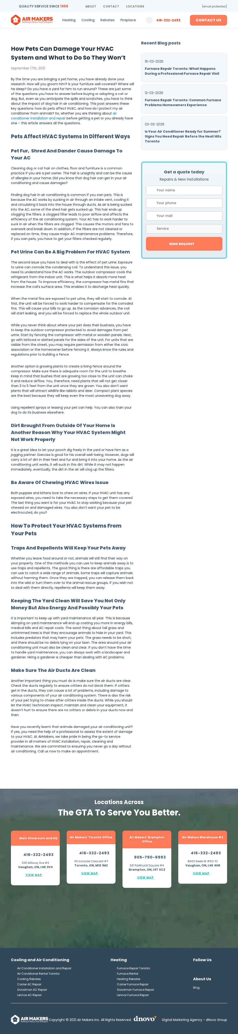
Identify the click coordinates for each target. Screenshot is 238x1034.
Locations (135, 6)
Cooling (88, 20)
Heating (69, 20)
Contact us (208, 20)
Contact (111, 6)
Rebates (107, 20)
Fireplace (128, 20)
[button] (184, 228)
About (90, 6)
